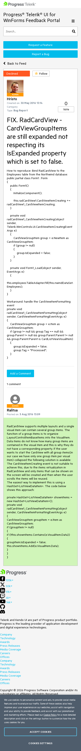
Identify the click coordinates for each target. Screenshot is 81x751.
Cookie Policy (50, 714)
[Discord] (2, 613)
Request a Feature (40, 45)
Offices (5, 657)
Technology (7, 638)
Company (6, 634)
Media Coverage (10, 649)
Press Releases (10, 646)
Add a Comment (20, 373)
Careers (5, 653)
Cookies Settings (40, 743)
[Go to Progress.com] (13, 574)
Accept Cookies (40, 731)
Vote (66, 109)
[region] (40, 723)
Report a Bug (40, 54)
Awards (5, 642)
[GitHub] (2, 608)
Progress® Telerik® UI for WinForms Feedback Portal (31, 17)
